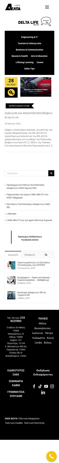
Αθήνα (42, 323)
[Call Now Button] (51, 456)
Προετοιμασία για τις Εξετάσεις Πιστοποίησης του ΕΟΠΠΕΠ (33, 263)
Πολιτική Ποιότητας (34, 423)
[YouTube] (46, 386)
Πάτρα (49, 333)
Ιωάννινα (37, 333)
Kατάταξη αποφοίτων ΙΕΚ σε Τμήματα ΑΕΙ (31, 293)
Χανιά (50, 337)
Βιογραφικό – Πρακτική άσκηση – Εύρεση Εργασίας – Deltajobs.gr (34, 278)
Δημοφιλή (13, 255)
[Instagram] (52, 386)
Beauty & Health (20, 56)
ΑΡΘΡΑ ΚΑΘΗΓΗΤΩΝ (19, 106)
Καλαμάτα (38, 337)
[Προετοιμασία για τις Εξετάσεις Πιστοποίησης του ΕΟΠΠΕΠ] (11, 263)
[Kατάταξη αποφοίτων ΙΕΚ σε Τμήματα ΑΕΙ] (11, 293)
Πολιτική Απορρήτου (29, 418)
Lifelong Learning (25, 62)
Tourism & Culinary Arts (29, 43)
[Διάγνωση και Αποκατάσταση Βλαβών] (35, 87)
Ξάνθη (38, 342)
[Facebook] (34, 386)
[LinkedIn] (43, 392)
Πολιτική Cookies (14, 423)
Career (40, 62)
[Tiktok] (40, 386)
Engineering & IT (29, 37)
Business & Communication (29, 49)
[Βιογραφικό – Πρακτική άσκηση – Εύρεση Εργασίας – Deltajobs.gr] (11, 278)
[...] (50, 145)
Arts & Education (39, 56)
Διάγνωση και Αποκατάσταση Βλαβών (29, 113)
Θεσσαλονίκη (42, 328)
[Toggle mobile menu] (47, 7)
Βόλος (48, 342)
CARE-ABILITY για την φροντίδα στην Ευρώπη (29, 220)
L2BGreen (11, 213)
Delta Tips (29, 68)
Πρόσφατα (29, 255)
